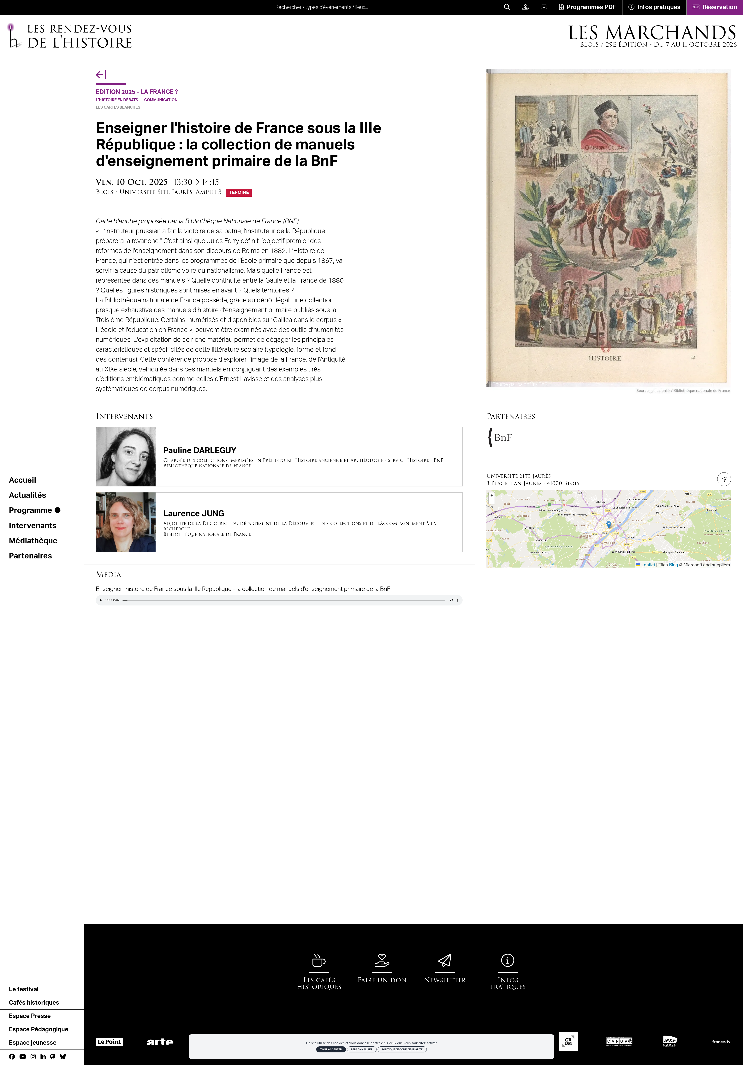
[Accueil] (30, 7)
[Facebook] (12, 1057)
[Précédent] (101, 75)
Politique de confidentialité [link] (402, 1049)
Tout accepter (331, 1049)
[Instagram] (33, 1057)
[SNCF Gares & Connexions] (666, 1041)
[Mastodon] (52, 1057)
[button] (608, 525)
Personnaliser (361, 1049)
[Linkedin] (43, 1057)
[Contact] (544, 7)
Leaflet (647, 564)
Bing (673, 564)
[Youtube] (22, 1057)
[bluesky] (63, 1057)
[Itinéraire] (724, 479)
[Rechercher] (507, 7)
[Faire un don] (525, 7)
